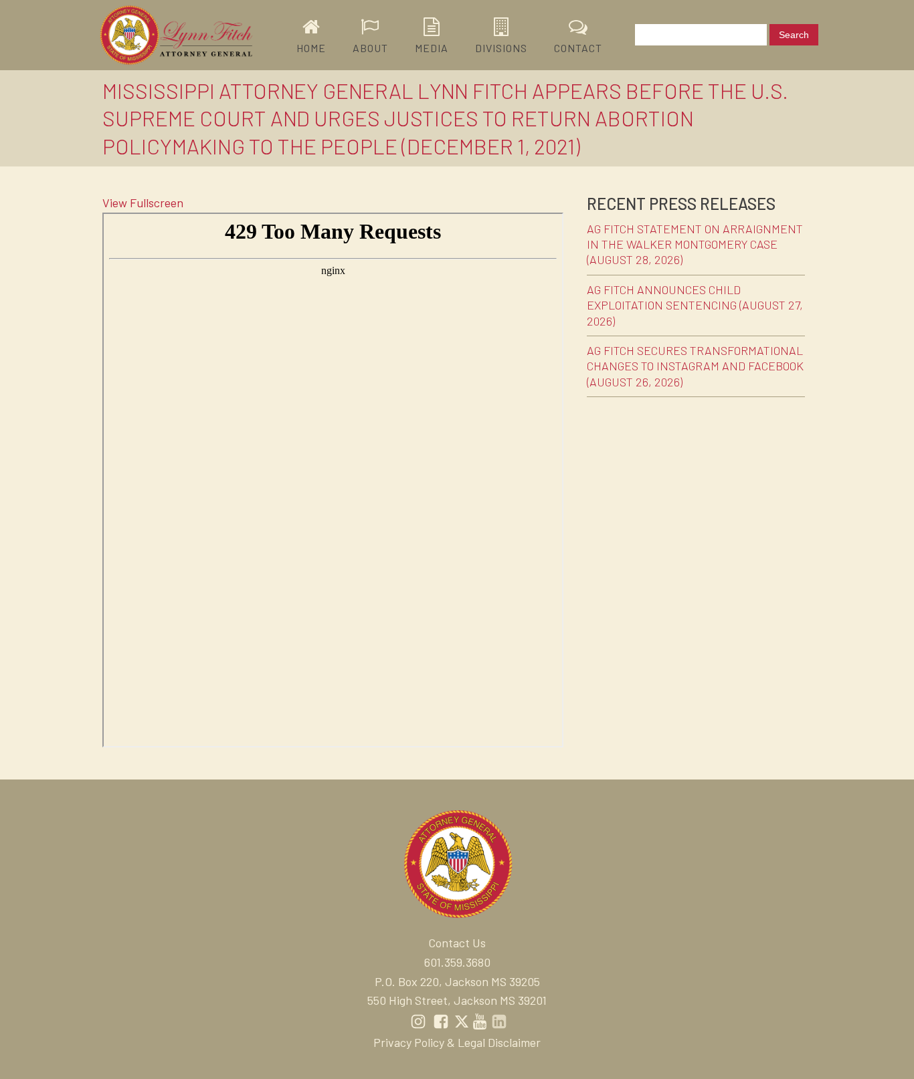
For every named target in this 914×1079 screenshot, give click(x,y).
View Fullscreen (142, 202)
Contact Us (457, 942)
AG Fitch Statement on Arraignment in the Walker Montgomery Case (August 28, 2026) (695, 244)
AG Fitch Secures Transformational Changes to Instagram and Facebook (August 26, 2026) (695, 366)
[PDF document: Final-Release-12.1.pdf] (332, 480)
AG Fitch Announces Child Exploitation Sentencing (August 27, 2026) (695, 305)
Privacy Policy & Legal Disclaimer (457, 1042)
